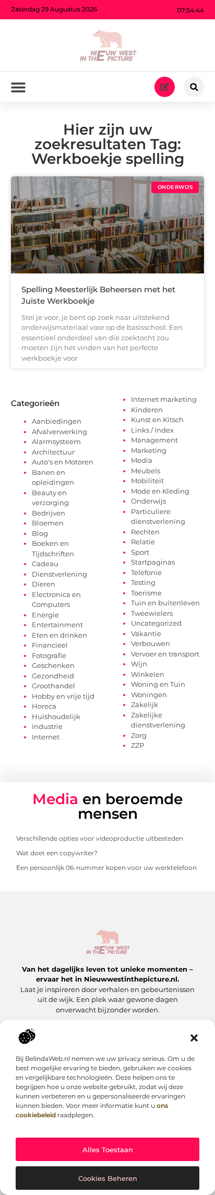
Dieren (43, 584)
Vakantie (146, 633)
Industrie (47, 726)
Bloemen (48, 523)
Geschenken (53, 665)
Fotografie (49, 655)
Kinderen (147, 409)
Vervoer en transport (165, 654)
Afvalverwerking (59, 431)
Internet (45, 737)
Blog (40, 533)
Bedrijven (48, 513)
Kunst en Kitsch (157, 419)
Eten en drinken (59, 635)
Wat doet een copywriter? (57, 853)
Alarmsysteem (56, 441)
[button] (194, 1038)
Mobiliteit (147, 480)
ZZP (137, 745)
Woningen (149, 694)
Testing (143, 582)
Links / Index (152, 430)
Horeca (44, 706)
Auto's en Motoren (62, 462)
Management (154, 440)
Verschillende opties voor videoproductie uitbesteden (99, 838)
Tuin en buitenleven (165, 603)
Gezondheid (53, 676)
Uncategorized (156, 623)
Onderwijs (148, 501)
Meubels (145, 471)
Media (141, 460)
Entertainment (57, 624)
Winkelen (147, 674)
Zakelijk (144, 704)
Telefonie (146, 572)
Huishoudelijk (56, 716)
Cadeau (45, 563)
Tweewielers (152, 613)
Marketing (148, 450)
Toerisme (146, 593)
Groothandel (53, 686)
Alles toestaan (107, 1149)
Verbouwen (150, 643)
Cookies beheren (107, 1178)
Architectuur (53, 452)
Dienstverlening (59, 574)
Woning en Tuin (158, 684)
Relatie (143, 541)
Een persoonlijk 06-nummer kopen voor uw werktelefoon (106, 867)
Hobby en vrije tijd (63, 696)
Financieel (50, 645)
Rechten (145, 532)
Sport (140, 552)
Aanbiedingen (56, 421)
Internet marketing (164, 399)
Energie (45, 615)
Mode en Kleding (160, 491)
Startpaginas (153, 562)
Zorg (139, 735)
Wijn (139, 664)
